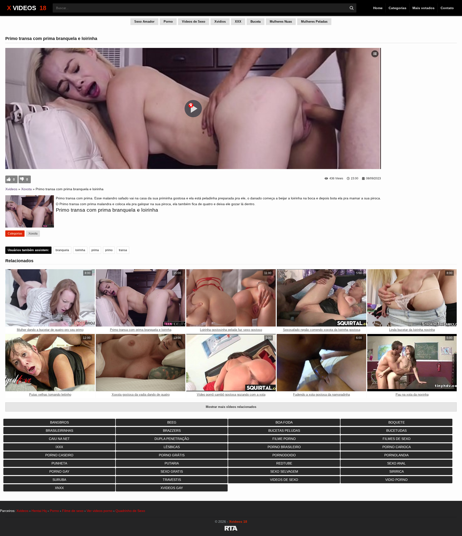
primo (109, 250)
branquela (62, 250)
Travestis (172, 480)
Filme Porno (284, 439)
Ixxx (59, 447)
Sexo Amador (144, 21)
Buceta (255, 21)
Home (378, 8)
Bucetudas (396, 430)
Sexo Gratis (171, 471)
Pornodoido (284, 455)
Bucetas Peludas (284, 430)
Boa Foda (284, 422)
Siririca (396, 471)
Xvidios (220, 21)
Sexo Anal (396, 463)
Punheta (59, 463)
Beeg (171, 422)
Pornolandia (396, 455)
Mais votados (423, 8)
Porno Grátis (172, 455)
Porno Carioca (396, 447)
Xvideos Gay (171, 488)
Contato (447, 8)
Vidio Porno (396, 480)
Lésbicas (172, 447)
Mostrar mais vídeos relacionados (231, 407)
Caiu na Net (59, 439)
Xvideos (11, 189)
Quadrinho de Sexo (130, 511)
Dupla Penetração (171, 439)
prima (95, 250)
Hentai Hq (39, 511)
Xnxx (59, 488)
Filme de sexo (72, 511)
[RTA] (231, 529)
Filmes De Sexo (397, 439)
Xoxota (26, 189)
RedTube (284, 463)
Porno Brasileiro (284, 447)
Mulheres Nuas (281, 21)
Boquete (396, 422)
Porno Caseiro (59, 455)
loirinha (80, 250)
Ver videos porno (99, 511)
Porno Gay (59, 471)
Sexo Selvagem (284, 471)
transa (123, 250)
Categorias (397, 8)
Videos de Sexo (193, 21)
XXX (238, 21)
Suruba (59, 480)
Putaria (172, 463)
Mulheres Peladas (314, 21)
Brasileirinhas (59, 430)
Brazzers (172, 430)
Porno (168, 21)
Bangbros (59, 422)
